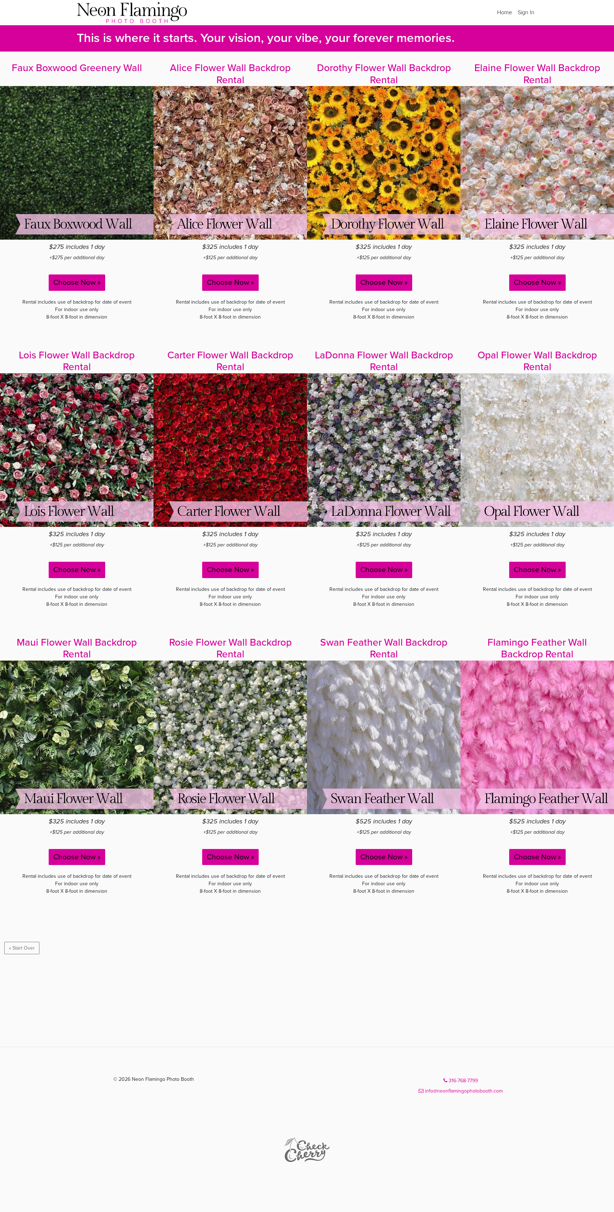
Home (504, 12)
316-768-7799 (462, 1081)
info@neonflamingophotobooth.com (463, 1091)
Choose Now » (77, 282)
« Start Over (22, 948)
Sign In (526, 12)
